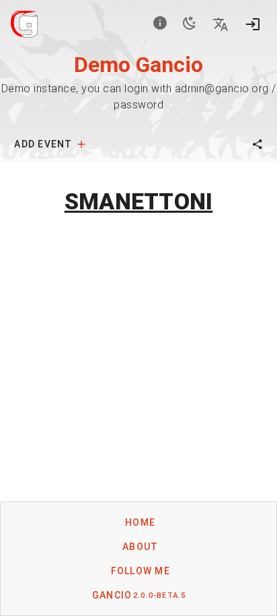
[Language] (220, 24)
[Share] (257, 144)
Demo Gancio (138, 64)
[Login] (253, 24)
